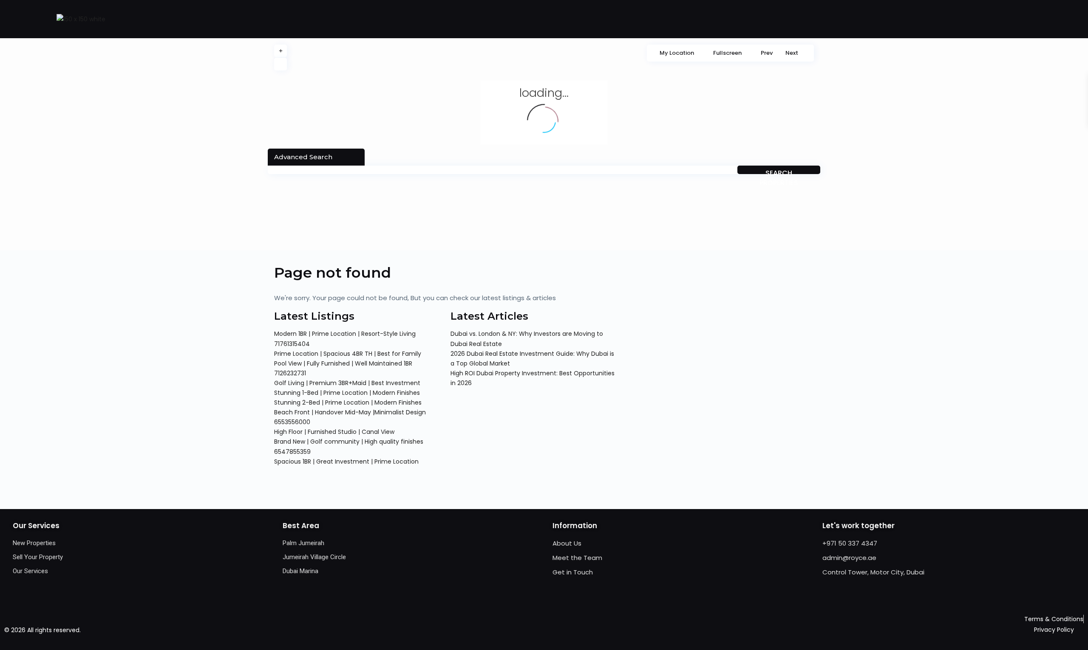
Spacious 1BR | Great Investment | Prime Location (346, 461)
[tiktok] (552, 630)
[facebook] (518, 630)
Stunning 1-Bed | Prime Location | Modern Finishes (347, 392)
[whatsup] (535, 630)
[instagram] (587, 630)
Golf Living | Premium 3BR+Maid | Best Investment (347, 383)
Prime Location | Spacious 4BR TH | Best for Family (347, 353)
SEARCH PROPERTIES (778, 171)
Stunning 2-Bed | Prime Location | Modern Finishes (348, 402)
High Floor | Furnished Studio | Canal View (334, 432)
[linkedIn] (570, 630)
